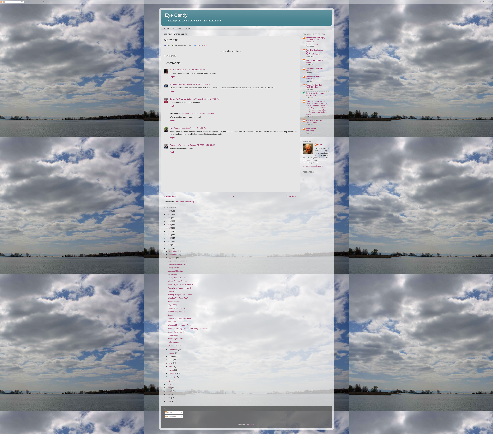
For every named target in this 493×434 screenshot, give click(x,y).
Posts (169, 412)
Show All (326, 136)
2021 (169, 218)
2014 (169, 241)
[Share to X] (170, 56)
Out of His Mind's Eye (315, 101)
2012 (169, 248)
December (173, 251)
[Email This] (165, 56)
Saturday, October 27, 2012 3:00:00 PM (203, 99)
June (171, 360)
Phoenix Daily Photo (315, 77)
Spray (170, 315)
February (173, 373)
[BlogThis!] (167, 56)
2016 (169, 235)
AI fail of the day (312, 44)
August (172, 353)
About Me (177, 28)
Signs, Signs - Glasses (177, 308)
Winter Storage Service (177, 281)
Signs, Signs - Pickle (176, 339)
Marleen (173, 84)
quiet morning (311, 95)
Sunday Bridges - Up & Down (180, 295)
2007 (169, 394)
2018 (169, 228)
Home (166, 28)
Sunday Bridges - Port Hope (179, 318)
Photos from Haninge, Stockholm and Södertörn (315, 40)
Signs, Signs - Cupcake (177, 261)
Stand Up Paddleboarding (178, 264)
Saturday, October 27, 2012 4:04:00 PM (197, 113)
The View (172, 322)
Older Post (291, 196)
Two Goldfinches (312, 87)
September (173, 350)
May (171, 363)
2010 (169, 384)
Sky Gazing (172, 305)
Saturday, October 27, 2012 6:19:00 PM (190, 128)
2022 (169, 214)
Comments (171, 417)
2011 (169, 381)
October (172, 258)
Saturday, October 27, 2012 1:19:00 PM (194, 84)
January (172, 377)
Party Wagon (310, 79)
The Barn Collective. (313, 54)
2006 (169, 398)
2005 (169, 401)
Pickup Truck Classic (176, 278)
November (173, 255)
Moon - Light (173, 335)
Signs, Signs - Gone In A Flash (180, 284)
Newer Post (170, 196)
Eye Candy (176, 15)
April (171, 367)
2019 (169, 225)
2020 (169, 221)
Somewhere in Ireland (315, 93)
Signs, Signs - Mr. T (176, 332)
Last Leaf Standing (175, 271)
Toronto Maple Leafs (176, 312)
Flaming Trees (174, 301)
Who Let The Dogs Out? (178, 298)
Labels (187, 28)
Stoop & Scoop (174, 291)
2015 (169, 238)
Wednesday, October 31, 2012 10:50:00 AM (197, 145)
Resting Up (310, 71)
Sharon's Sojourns (314, 120)
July (170, 356)
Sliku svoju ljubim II (314, 60)
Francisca (174, 145)
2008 (169, 391)
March (171, 370)
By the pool (310, 62)
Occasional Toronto (314, 69)
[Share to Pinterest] (174, 56)
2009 (169, 388)
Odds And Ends (202, 45)
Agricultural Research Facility (180, 288)
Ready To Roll (173, 268)
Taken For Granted (178, 99)
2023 (169, 211)
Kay (171, 128)
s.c (171, 70)
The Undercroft (311, 122)
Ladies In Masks (174, 345)
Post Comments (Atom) (184, 202)
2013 (169, 245)
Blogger (251, 424)
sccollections (311, 129)
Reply (172, 77)
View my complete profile (313, 166)
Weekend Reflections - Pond (179, 325)
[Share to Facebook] (172, 56)
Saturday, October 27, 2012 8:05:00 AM (189, 70)
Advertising (310, 131)
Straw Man (172, 274)
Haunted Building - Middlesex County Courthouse (188, 329)
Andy (319, 145)
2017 (169, 231)
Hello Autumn (173, 342)
